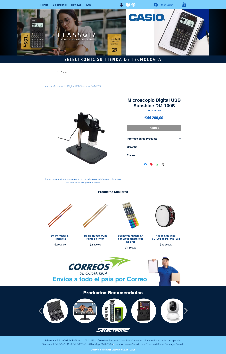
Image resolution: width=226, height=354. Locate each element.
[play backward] (40, 310)
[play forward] (185, 310)
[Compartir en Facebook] (145, 164)
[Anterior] (39, 215)
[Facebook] (128, 5)
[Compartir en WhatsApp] (157, 164)
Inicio (48, 86)
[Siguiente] (186, 215)
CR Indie (116, 349)
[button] (184, 4)
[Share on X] (163, 164)
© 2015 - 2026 (128, 349)
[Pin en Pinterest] (151, 164)
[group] (113, 225)
